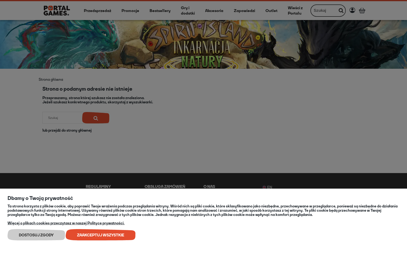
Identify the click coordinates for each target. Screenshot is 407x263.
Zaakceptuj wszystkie (100, 235)
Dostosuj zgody (36, 235)
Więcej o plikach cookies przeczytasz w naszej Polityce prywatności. (66, 223)
